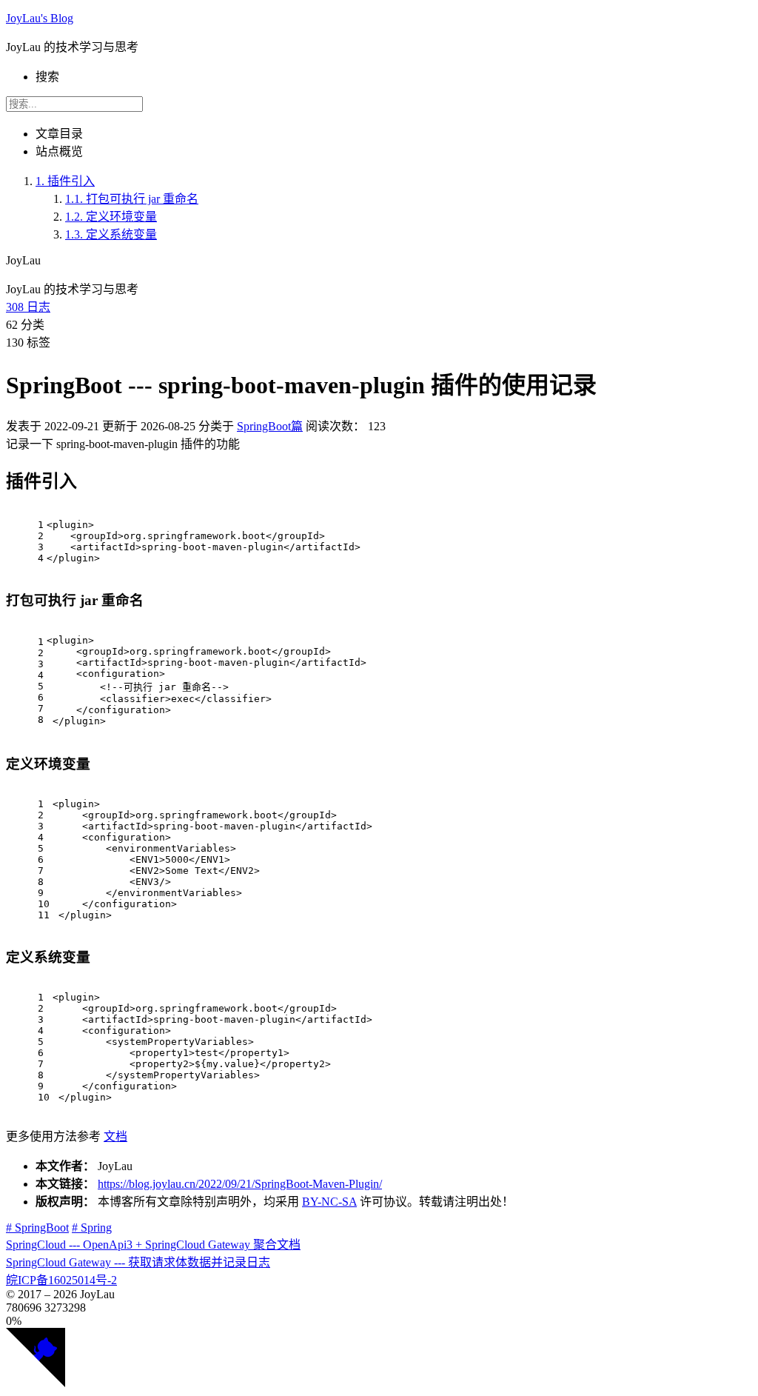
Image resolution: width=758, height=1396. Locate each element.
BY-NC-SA (329, 1201)
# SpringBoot (37, 1227)
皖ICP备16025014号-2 (61, 1280)
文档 (115, 1136)
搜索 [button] (47, 76)
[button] (379, 1321)
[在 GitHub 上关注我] (35, 1383)
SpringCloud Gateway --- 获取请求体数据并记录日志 (138, 1262)
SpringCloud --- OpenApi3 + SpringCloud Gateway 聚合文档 (153, 1244)
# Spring (92, 1227)
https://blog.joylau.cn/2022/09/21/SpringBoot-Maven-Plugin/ (240, 1184)
